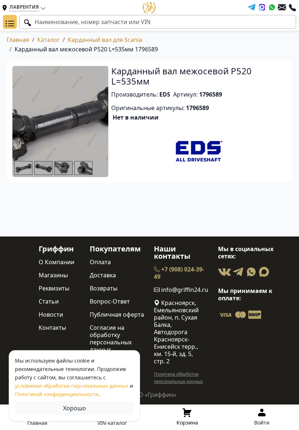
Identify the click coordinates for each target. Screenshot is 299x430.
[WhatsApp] (272, 7)
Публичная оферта (117, 314)
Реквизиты (54, 288)
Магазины (53, 275)
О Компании (56, 262)
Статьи (49, 301)
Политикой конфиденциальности (56, 394)
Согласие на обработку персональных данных (111, 338)
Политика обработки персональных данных (178, 377)
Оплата (100, 262)
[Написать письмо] (282, 7)
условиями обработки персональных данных (71, 385)
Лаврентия (24, 7)
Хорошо (74, 408)
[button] (10, 22)
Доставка (103, 275)
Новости (51, 314)
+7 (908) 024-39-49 (179, 273)
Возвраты (103, 288)
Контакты (52, 328)
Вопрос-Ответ (110, 301)
